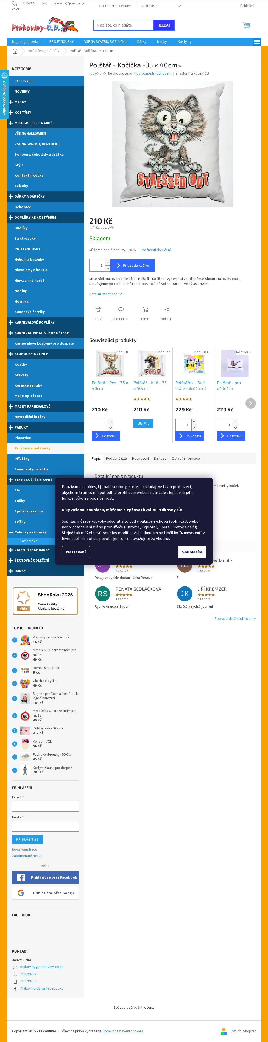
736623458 (28, 981)
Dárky (20, 571)
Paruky (21, 427)
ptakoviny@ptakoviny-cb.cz (41, 967)
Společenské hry (29, 511)
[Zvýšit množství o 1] (107, 262)
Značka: (192, 73)
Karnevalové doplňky (35, 322)
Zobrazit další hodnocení (234, 618)
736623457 (28, 974)
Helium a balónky (29, 259)
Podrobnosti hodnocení (152, 73)
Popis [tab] (96, 458)
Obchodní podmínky (115, 6)
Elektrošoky (25, 238)
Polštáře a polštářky (33, 448)
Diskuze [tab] (160, 458)
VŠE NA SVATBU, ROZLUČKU (37, 144)
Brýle (19, 165)
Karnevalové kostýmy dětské (42, 333)
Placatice (23, 438)
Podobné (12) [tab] (116, 458)
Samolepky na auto (31, 469)
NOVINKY (22, 91)
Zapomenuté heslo (27, 856)
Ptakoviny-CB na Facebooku (41, 988)
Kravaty (21, 375)
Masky (20, 102)
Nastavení (76, 552)
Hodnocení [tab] (140, 458)
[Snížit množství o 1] (107, 268)
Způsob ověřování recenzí (134, 1007)
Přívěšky (22, 459)
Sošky (20, 501)
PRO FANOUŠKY (28, 249)
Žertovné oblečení (32, 560)
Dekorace (23, 207)
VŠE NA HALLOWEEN (30, 133)
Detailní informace (103, 294)
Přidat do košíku (136, 265)
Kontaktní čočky (29, 175)
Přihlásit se (27, 839)
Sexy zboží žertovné (33, 480)
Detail (143, 423)
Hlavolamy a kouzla (31, 270)
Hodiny (21, 291)
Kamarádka (28, 541)
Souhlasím (192, 552)
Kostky (21, 364)
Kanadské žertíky (30, 312)
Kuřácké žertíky (28, 385)
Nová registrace (24, 849)
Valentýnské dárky (32, 550)
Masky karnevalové (32, 406)
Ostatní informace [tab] (186, 458)
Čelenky (21, 186)
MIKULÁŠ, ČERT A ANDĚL (34, 123)
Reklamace (150, 6)
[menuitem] (25, 42)
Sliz (18, 490)
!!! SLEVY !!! (23, 81)
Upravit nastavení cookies (123, 1031)
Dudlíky (21, 228)
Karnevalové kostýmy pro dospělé (44, 343)
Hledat (164, 25)
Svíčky (20, 522)
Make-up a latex (28, 396)
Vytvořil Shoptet (243, 1031)
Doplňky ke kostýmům (35, 217)
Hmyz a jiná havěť (29, 280)
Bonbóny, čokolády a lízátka (39, 154)
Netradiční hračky (30, 417)
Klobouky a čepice (31, 354)
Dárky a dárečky (30, 196)
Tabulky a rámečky (31, 532)
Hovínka (22, 301)
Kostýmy (23, 112)
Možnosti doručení (156, 250)
